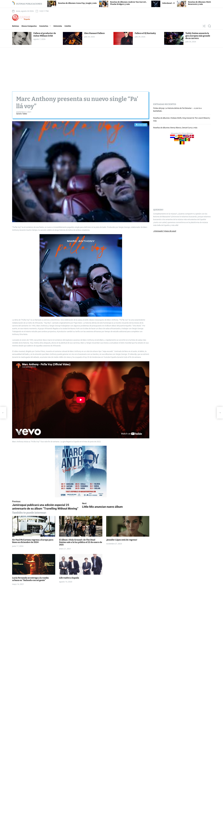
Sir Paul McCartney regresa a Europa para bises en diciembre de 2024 (32, 541)
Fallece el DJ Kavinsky (145, 33)
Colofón (68, 26)
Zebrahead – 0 (117, 3)
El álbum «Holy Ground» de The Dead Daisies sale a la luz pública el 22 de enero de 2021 (80, 542)
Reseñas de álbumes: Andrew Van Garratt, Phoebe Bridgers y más (77, 3)
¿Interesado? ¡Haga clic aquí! (164, 231)
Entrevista (58, 26)
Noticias (15, 26)
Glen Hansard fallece (94, 33)
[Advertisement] (111, 67)
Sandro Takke (21, 114)
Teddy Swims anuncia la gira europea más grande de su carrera (197, 35)
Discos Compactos (29, 26)
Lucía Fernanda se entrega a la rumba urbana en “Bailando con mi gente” (30, 579)
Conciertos (43, 26)
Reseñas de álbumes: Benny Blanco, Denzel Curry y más (175, 128)
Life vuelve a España (69, 578)
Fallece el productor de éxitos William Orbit (44, 34)
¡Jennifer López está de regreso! (121, 540)
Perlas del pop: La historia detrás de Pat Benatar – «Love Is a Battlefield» (205, 3)
